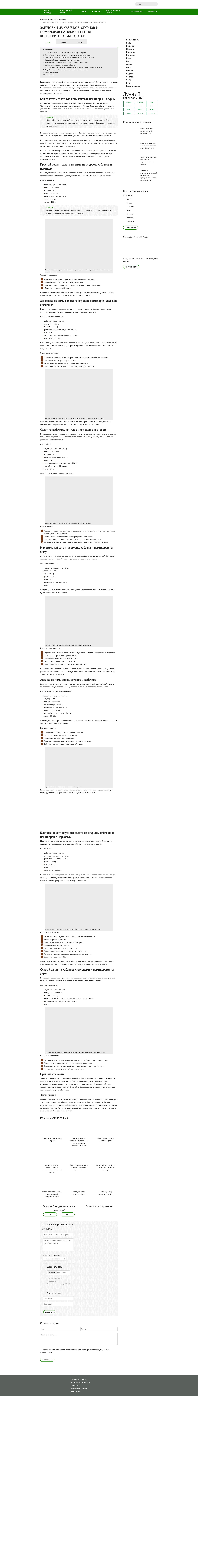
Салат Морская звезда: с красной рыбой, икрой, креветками (79, 1167)
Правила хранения (50, 72)
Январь (128, 102)
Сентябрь (152, 109)
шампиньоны (133, 86)
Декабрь (151, 113)
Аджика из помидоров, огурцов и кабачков (59, 65)
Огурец (129, 203)
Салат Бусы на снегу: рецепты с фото (79, 1193)
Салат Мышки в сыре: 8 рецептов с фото (105, 1139)
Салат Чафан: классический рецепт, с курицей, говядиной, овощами (52, 1194)
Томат (128, 199)
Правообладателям (80, 1382)
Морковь (129, 217)
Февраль (140, 102)
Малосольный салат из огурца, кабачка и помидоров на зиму (65, 62)
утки (128, 83)
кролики (130, 55)
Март (151, 102)
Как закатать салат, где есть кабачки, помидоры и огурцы (64, 53)
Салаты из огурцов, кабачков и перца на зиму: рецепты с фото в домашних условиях (79, 1141)
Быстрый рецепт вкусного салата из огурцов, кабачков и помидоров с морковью (72, 67)
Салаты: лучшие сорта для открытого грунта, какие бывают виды (148, 145)
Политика (75, 1391)
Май (140, 106)
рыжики (130, 70)
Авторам (74, 1385)
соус (128, 79)
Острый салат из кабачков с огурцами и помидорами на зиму (65, 70)
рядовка (130, 73)
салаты (130, 76)
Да (50, 1214)
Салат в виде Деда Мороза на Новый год (106, 1193)
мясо (128, 61)
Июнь (151, 106)
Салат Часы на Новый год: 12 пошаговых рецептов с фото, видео (105, 1167)
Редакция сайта (78, 1379)
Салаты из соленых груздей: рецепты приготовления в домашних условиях (52, 1168)
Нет (67, 1214)
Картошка (130, 206)
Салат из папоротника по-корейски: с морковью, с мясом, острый (148, 160)
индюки (130, 49)
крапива (130, 52)
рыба (128, 67)
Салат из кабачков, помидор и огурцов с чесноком (62, 60)
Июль (128, 109)
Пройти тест (131, 267)
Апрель (128, 106)
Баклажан (130, 221)
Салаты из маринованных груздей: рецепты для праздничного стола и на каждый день (148, 175)
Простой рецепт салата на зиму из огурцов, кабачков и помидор (67, 55)
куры (128, 58)
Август (140, 109)
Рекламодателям (79, 1388)
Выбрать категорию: (51, 1255)
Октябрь (128, 113)
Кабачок (129, 214)
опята (129, 64)
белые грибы (132, 39)
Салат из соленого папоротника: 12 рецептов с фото (147, 131)
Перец (129, 210)
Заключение (48, 75)
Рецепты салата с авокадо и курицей (52, 1139)
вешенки (130, 46)
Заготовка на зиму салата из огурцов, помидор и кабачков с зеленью (68, 57)
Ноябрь (140, 113)
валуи (129, 42)
